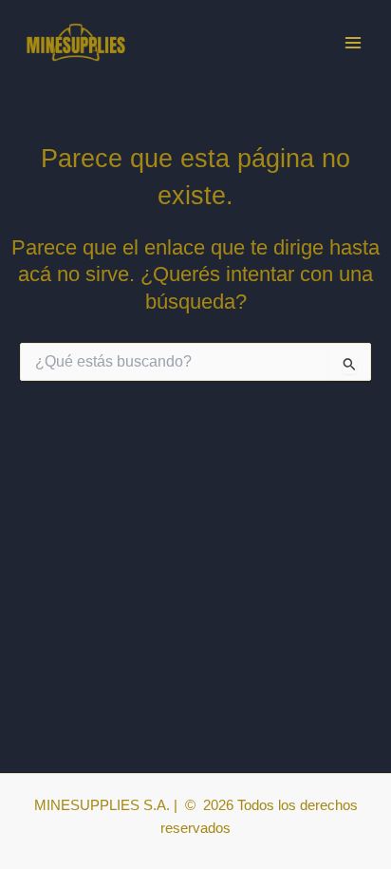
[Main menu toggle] (353, 42)
